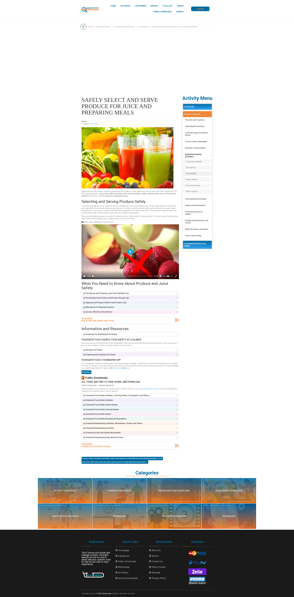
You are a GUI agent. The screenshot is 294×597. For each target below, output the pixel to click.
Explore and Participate (195, 205)
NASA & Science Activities (196, 229)
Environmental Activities (195, 199)
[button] (130, 293)
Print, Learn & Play (193, 236)
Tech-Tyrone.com (104, 593)
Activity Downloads (192, 114)
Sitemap (155, 572)
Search (180, 12)
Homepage (123, 550)
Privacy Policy (158, 578)
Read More (86, 372)
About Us (156, 550)
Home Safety (191, 179)
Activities (125, 6)
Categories (140, 6)
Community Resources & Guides (195, 244)
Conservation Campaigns (196, 141)
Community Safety (194, 162)
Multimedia (123, 567)
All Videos (122, 572)
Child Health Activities (194, 126)
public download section (148, 389)
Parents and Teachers (195, 120)
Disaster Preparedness (195, 148)
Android (116, 368)
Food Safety (94, 124)
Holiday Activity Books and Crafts (196, 221)
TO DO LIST (167, 6)
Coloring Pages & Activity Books (196, 134)
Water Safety (191, 191)
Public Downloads (162, 12)
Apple (127, 368)
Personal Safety (193, 185)
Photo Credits (158, 567)
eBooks (154, 6)
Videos (180, 6)
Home (113, 6)
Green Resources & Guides (193, 213)
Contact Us (157, 561)
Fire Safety (190, 167)
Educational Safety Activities (193, 155)
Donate (200, 9)
